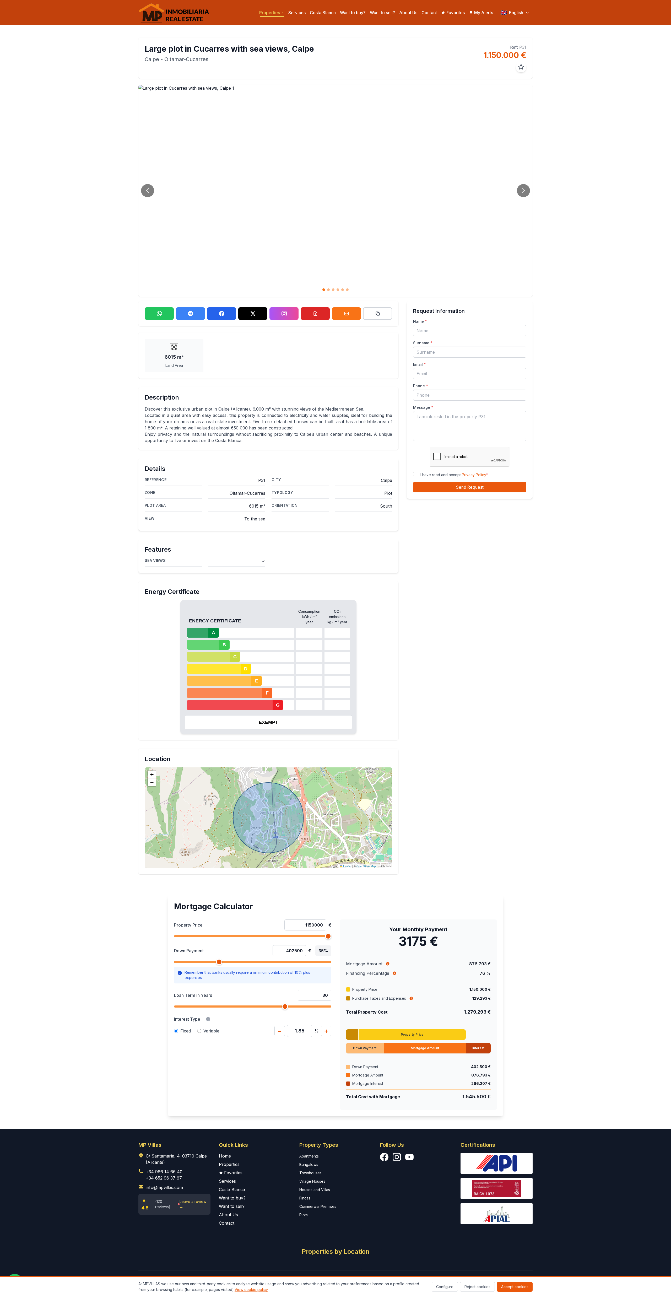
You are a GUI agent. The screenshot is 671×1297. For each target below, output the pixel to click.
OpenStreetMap (366, 866)
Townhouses (310, 1173)
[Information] (388, 964)
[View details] (411, 998)
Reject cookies (477, 1286)
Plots (303, 1215)
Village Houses (312, 1181)
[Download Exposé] (315, 313)
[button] (152, 774)
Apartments (309, 1156)
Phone (420, 386)
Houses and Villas (314, 1189)
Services (297, 12)
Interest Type (187, 1019)
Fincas (304, 1198)
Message (423, 407)
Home (225, 1156)
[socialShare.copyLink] (377, 313)
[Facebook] (221, 313)
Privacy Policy (474, 474)
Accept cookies (514, 1286)
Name (420, 321)
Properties (229, 1164)
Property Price (188, 925)
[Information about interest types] (208, 1019)
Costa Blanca (323, 12)
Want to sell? (382, 12)
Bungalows (308, 1164)
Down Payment (189, 950)
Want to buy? (353, 12)
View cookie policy (251, 1289)
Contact (429, 12)
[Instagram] (284, 313)
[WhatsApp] (159, 313)
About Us (408, 12)
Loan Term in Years (193, 995)
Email (419, 364)
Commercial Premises (317, 1206)
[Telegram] (190, 313)
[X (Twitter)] (252, 313)
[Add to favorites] (521, 67)
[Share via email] (346, 313)
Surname (422, 343)
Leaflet (346, 866)
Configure (444, 1286)
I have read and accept (454, 474)
